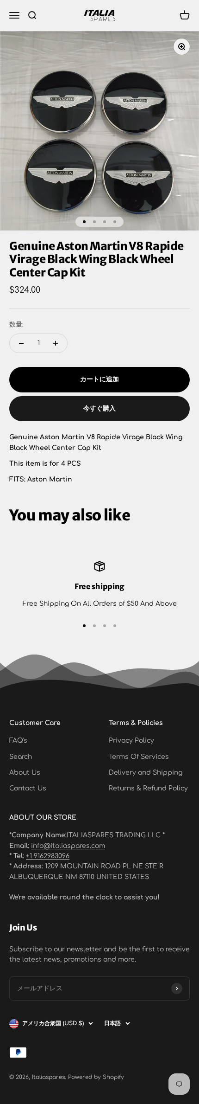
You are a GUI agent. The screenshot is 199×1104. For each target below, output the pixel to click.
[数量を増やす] (55, 343)
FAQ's (18, 740)
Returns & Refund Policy (148, 788)
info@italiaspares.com (68, 845)
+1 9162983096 (47, 856)
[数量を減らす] (21, 343)
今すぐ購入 (99, 408)
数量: (16, 324)
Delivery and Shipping (145, 772)
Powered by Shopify (96, 1077)
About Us (24, 772)
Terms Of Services (139, 756)
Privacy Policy (131, 740)
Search (20, 756)
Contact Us (27, 788)
